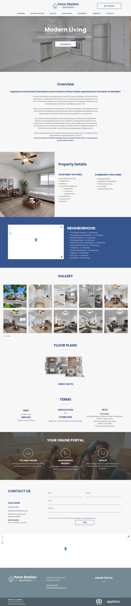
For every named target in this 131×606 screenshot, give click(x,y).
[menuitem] (21, 13)
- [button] (10, 229)
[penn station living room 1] (15, 321)
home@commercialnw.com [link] (56, 588)
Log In (104, 581)
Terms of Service (87, 518)
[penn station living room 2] (40, 321)
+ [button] (10, 227)
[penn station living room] (116, 296)
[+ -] (36, 242)
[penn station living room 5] (116, 321)
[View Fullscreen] (10, 233)
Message (51, 508)
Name (50, 493)
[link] (99, 600)
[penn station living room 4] (91, 321)
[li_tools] (65, 457)
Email (49, 500)
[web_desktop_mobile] (28, 457)
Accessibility (18, 599)
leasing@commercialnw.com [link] (18, 510)
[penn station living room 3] (65, 321)
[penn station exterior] (15, 296)
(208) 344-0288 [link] (13, 507)
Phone (88, 493)
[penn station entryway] (40, 296)
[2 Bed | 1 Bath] (65, 366)
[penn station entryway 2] (91, 296)
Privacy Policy (76, 518)
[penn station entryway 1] (65, 296)
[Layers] (61, 227)
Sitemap (10, 599)
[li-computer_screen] (103, 457)
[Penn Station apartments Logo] (65, 3)
